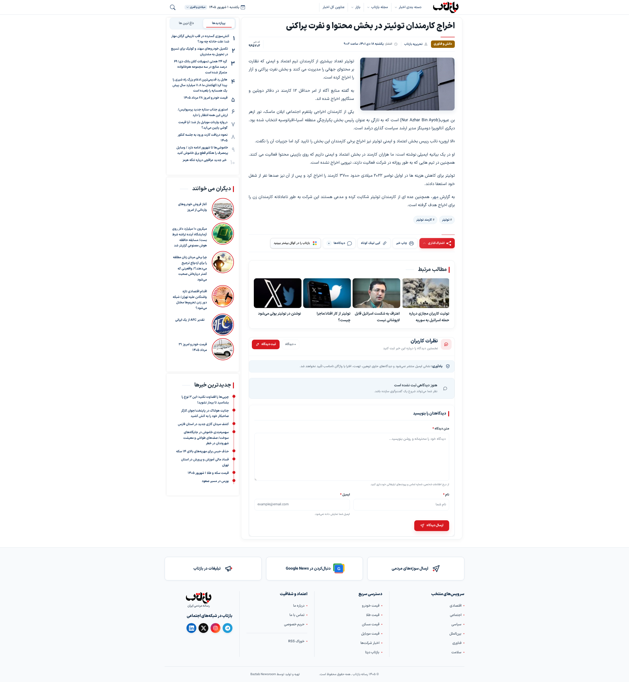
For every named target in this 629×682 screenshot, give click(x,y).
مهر (436, 197)
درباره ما (298, 605)
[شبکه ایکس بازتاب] (203, 628)
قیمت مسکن (370, 624)
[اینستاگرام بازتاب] (215, 628)
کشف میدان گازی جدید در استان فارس (203, 424)
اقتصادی (455, 605)
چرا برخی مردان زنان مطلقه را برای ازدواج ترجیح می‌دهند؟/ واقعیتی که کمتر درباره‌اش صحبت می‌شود (190, 268)
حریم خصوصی (294, 624)
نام (446, 494)
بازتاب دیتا (372, 652)
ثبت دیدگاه (268, 344)
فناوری (456, 643)
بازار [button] (357, 7)
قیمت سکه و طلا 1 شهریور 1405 (208, 473)
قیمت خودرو (370, 605)
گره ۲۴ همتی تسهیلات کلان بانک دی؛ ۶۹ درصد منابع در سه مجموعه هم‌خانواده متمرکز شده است (200, 67)
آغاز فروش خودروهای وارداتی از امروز (192, 207)
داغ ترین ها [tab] (186, 23)
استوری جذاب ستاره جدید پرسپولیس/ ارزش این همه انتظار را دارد (203, 112)
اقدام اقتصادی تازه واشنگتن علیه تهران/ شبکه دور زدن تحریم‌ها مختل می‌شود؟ (190, 299)
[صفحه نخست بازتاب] (198, 597)
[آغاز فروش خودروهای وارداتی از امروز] (223, 209)
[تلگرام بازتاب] (227, 628)
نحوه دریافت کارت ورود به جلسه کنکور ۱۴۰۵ (203, 138)
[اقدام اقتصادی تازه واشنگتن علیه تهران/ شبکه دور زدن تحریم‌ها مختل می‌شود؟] (223, 298)
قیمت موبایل (370, 633)
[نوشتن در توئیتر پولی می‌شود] (277, 293)
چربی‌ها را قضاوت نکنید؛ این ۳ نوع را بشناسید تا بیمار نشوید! (205, 400)
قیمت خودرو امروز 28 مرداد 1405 (206, 98)
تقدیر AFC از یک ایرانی (189, 319)
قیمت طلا (372, 615)
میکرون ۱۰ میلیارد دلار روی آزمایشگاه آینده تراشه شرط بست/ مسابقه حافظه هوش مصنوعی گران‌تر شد (189, 237)
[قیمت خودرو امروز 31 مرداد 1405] (223, 349)
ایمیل (345, 494)
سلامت (456, 652)
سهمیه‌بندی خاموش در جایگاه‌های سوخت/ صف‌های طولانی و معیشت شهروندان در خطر (206, 438)
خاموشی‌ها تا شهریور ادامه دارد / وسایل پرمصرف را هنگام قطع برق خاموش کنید (202, 150)
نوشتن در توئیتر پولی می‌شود (279, 314)
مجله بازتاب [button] (379, 7)
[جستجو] (173, 7)
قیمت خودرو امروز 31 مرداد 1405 (193, 347)
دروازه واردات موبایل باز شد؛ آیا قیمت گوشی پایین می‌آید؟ (203, 125)
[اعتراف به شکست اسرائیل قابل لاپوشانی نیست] (376, 293)
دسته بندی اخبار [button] (410, 7)
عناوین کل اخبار (333, 7)
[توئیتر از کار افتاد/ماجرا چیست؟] (327, 293)
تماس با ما (296, 615)
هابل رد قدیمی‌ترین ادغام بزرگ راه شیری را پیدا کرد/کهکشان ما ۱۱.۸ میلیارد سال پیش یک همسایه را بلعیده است (199, 85)
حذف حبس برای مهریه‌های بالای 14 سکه (202, 451)
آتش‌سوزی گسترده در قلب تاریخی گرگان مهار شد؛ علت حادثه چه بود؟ (200, 39)
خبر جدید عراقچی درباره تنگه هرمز (205, 160)
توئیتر (445, 220)
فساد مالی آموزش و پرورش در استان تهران (205, 462)
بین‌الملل (455, 633)
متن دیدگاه (440, 428)
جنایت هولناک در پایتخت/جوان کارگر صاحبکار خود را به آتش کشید (205, 413)
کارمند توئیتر (424, 220)
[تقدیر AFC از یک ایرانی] (221, 324)
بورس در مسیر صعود (215, 481)
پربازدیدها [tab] (219, 23)
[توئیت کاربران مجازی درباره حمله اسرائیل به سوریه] (426, 293)
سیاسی (456, 624)
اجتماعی (455, 615)
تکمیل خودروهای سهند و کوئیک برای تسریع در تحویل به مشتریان (199, 52)
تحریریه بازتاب (413, 44)
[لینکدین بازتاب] (191, 628)
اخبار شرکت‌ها (369, 643)
